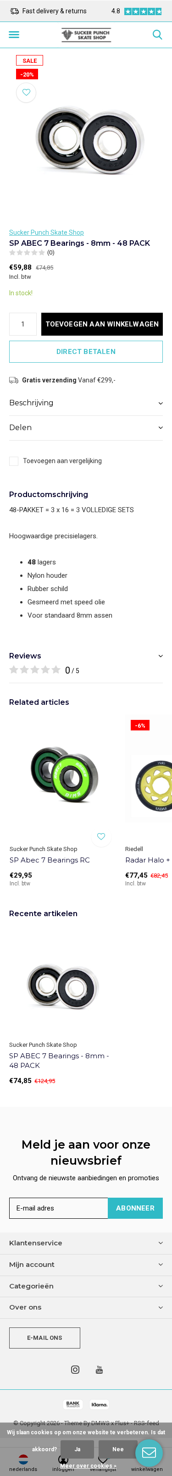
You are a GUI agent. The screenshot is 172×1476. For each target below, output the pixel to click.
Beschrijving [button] (31, 402)
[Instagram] (75, 1370)
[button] (14, 35)
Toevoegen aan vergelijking (62, 460)
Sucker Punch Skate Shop (46, 232)
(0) (51, 252)
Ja (77, 1449)
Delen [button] (20, 427)
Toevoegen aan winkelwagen (102, 324)
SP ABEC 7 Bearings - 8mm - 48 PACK (59, 1060)
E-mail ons (44, 1337)
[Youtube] (99, 1370)
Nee (118, 1449)
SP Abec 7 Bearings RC (50, 860)
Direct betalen (86, 352)
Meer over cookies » (88, 1466)
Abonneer (135, 1208)
